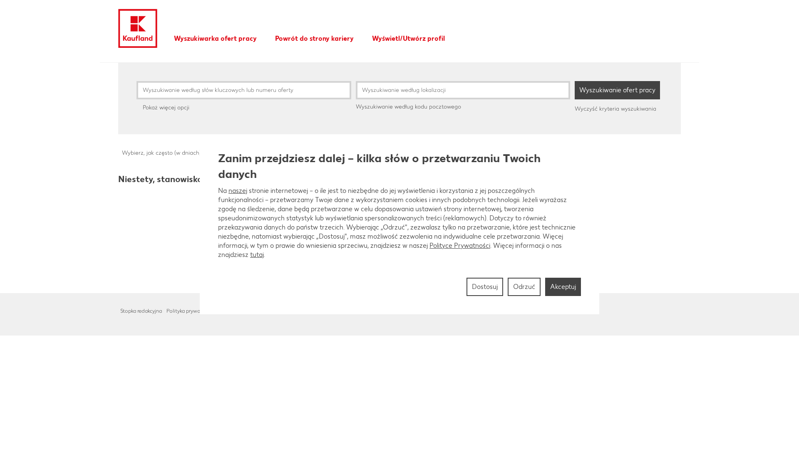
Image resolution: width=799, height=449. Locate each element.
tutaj (257, 255)
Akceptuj (563, 287)
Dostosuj (485, 287)
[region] (399, 224)
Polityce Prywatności (459, 245)
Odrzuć (524, 287)
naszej (237, 191)
